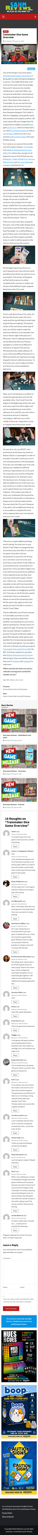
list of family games (18, 130)
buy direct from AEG (23, 649)
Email (22, 1287)
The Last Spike (23, 162)
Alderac (12, 680)
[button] (3, 16)
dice (31, 124)
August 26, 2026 (17, 807)
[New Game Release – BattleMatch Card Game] (19, 721)
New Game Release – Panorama (14, 771)
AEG (7, 680)
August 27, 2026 (17, 774)
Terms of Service (8, 1517)
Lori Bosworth (16, 901)
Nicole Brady (8, 41)
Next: (17, 695)
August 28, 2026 (17, 740)
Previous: (15, 687)
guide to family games (18, 137)
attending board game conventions (17, 76)
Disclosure (31, 69)
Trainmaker (28, 147)
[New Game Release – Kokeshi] (19, 790)
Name (5, 1287)
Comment (7, 1258)
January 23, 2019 (19, 41)
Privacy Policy (7, 1513)
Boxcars (8, 159)
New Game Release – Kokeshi (13, 804)
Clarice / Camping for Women (22, 851)
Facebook (27, 661)
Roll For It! (12, 127)
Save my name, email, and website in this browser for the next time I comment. (18, 1300)
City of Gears (8, 134)
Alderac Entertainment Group (19, 655)
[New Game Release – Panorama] (19, 756)
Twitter (16, 661)
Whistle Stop (8, 162)
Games (6, 31)
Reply (15, 846)
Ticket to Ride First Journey (23, 159)
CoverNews (17, 1531)
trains (21, 680)
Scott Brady (8, 740)
